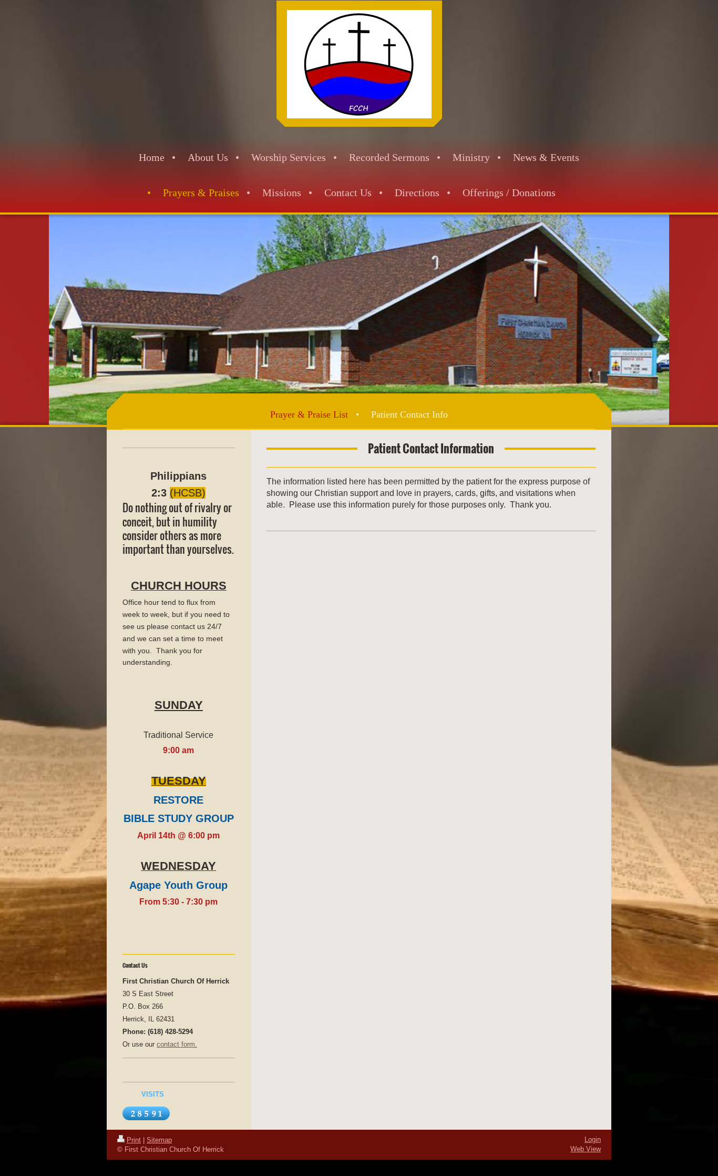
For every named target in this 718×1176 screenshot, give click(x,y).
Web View (585, 1149)
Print (134, 1140)
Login (592, 1139)
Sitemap (159, 1140)
